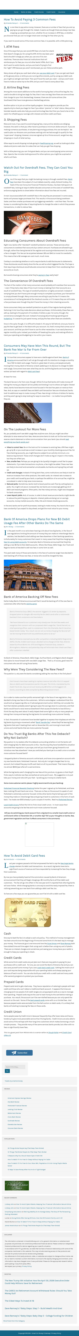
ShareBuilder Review (15, 1124)
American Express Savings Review (19, 1098)
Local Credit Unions (11, 805)
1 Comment (24, 175)
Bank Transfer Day (43, 722)
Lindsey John (9, 1204)
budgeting (8, 319)
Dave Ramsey (66, 943)
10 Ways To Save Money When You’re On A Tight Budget (27, 1169)
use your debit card (47, 73)
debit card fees (33, 371)
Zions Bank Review (14, 1117)
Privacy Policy (27, 1266)
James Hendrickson (11, 1225)
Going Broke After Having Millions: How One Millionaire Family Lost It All (37, 1218)
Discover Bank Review (15, 1128)
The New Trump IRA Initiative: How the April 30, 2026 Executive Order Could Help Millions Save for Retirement (37, 1282)
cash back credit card (45, 968)
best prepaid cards (37, 1000)
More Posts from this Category (14, 1321)
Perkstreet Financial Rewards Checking (19, 788)
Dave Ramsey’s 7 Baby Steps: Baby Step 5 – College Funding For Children (39, 1316)
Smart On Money (39, 5)
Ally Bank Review (13, 1102)
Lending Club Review (15, 1109)
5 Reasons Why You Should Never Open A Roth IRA (25, 1156)
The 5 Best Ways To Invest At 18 (19, 1301)
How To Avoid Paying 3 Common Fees (30, 19)
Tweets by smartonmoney (14, 1081)
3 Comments (24, 23)
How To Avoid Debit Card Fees (24, 855)
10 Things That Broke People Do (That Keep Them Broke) (27, 1152)
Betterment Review (14, 1113)
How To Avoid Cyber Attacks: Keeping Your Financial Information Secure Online (43, 1204)
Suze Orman (52, 943)
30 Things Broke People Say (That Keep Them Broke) (26, 1148)
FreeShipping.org (46, 143)
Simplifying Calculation (13, 1212)
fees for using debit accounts (15, 542)
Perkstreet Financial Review (17, 1106)
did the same (31, 604)
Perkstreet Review (65, 800)
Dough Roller (53, 1032)
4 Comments (24, 353)
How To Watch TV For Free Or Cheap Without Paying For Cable (29, 1159)
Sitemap (47, 1333)
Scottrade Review (14, 1121)
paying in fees (43, 275)
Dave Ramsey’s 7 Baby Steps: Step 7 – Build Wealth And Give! (33, 1308)
